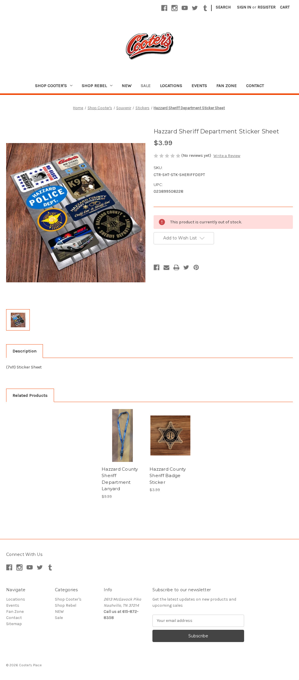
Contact (255, 85)
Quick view (122, 430)
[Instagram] (174, 8)
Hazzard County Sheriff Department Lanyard (120, 479)
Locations (171, 85)
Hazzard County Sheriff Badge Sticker (168, 475)
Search (223, 7)
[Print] (176, 267)
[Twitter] (195, 8)
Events (199, 85)
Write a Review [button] (226, 155)
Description (24, 351)
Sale (146, 85)
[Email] (166, 267)
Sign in (244, 7)
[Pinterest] (196, 267)
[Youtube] (185, 8)
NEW (126, 85)
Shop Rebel (94, 85)
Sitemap (14, 623)
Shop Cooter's (51, 85)
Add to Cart (122, 440)
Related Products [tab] (30, 395)
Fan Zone (226, 85)
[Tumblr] (205, 8)
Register (267, 7)
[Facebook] (164, 8)
